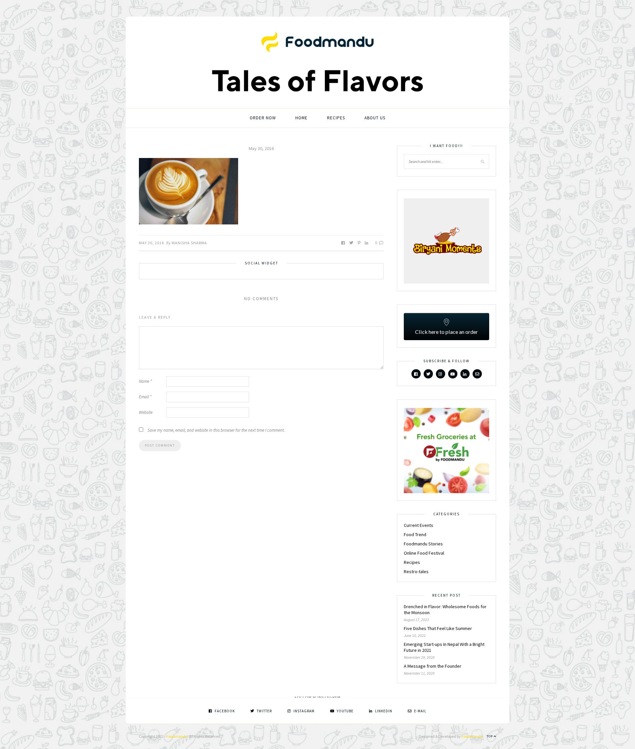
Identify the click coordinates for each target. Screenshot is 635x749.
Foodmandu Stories (423, 544)
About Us (374, 118)
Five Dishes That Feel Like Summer (438, 628)
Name (145, 381)
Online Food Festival (424, 553)
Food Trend (415, 534)
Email (145, 397)
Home (301, 118)
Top (490, 736)
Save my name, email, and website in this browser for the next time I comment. (216, 430)
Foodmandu (177, 736)
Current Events (418, 525)
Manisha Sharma (189, 242)
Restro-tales (416, 571)
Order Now (263, 118)
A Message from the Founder (432, 666)
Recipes (336, 118)
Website (145, 412)
